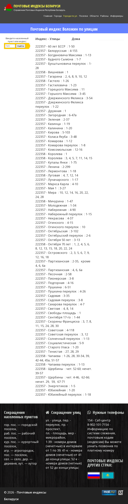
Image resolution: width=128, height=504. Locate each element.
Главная (48, 15)
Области (94, 15)
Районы (104, 15)
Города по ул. (70, 15)
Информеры (116, 15)
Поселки (83, 15)
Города (58, 15)
